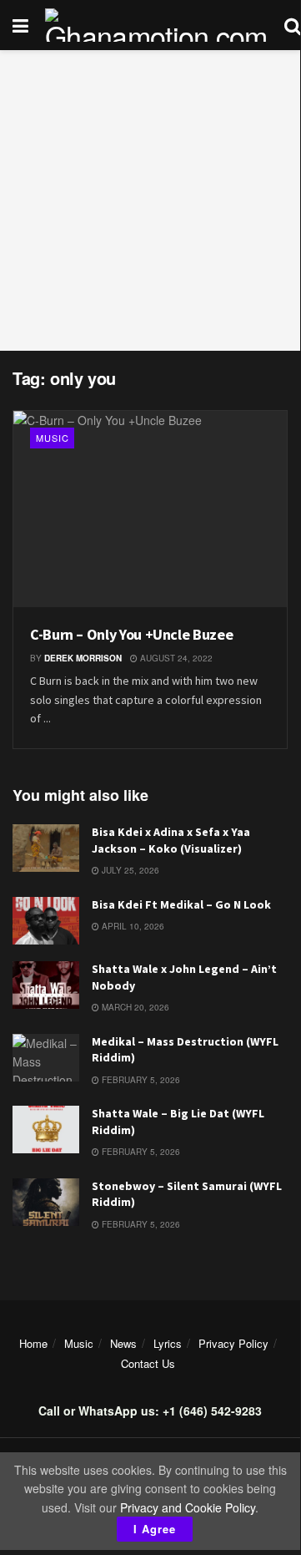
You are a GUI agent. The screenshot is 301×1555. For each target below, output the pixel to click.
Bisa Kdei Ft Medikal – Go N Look (181, 904)
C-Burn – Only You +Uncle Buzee (131, 634)
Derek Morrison (83, 658)
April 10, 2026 (131, 926)
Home (33, 1343)
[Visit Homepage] (156, 25)
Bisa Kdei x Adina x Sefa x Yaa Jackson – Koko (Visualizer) (171, 840)
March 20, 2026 (134, 1007)
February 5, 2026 (139, 1080)
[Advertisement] (150, 200)
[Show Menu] (20, 25)
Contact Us (148, 1363)
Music (52, 437)
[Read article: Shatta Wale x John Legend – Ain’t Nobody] (46, 985)
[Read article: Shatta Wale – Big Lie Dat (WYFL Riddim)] (46, 1129)
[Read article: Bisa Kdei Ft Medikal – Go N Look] (46, 921)
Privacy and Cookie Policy (187, 1507)
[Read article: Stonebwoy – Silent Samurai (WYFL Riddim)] (46, 1202)
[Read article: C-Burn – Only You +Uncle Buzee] (150, 509)
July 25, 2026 (129, 870)
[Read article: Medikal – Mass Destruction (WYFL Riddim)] (46, 1057)
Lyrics (167, 1343)
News (123, 1343)
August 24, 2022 (175, 658)
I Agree (154, 1529)
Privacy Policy (233, 1343)
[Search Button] (292, 25)
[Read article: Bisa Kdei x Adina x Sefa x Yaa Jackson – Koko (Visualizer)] (46, 848)
